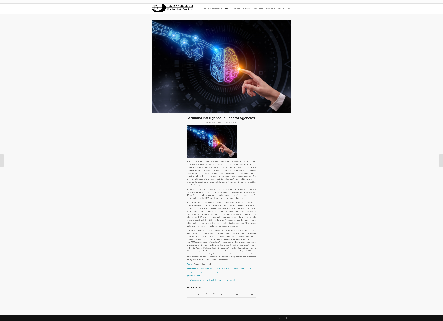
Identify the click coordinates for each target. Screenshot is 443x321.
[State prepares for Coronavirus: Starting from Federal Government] (2, 160)
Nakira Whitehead (231, 123)
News (220, 123)
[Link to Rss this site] (289, 318)
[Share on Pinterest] (214, 294)
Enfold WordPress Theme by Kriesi (187, 318)
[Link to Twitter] (282, 318)
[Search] (289, 9)
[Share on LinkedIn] (221, 294)
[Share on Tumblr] (229, 294)
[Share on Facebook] (191, 294)
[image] (221, 66)
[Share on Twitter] (198, 294)
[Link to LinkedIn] (279, 318)
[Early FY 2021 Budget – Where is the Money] (441, 160)
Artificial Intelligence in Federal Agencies (221, 118)
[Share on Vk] (237, 294)
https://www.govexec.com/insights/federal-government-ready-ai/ (211, 280)
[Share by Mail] (252, 294)
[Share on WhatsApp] (206, 294)
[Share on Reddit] (244, 294)
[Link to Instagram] (286, 318)
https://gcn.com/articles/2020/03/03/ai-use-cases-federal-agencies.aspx (224, 268)
